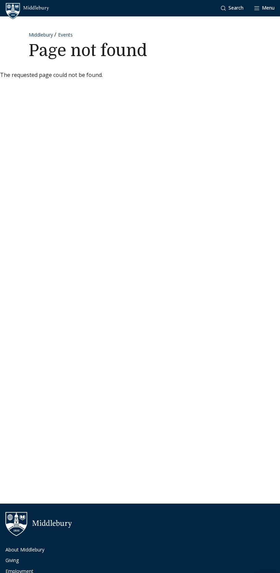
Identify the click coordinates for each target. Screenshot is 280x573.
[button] (232, 8)
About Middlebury (24, 549)
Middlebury (41, 34)
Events (65, 34)
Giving (12, 560)
